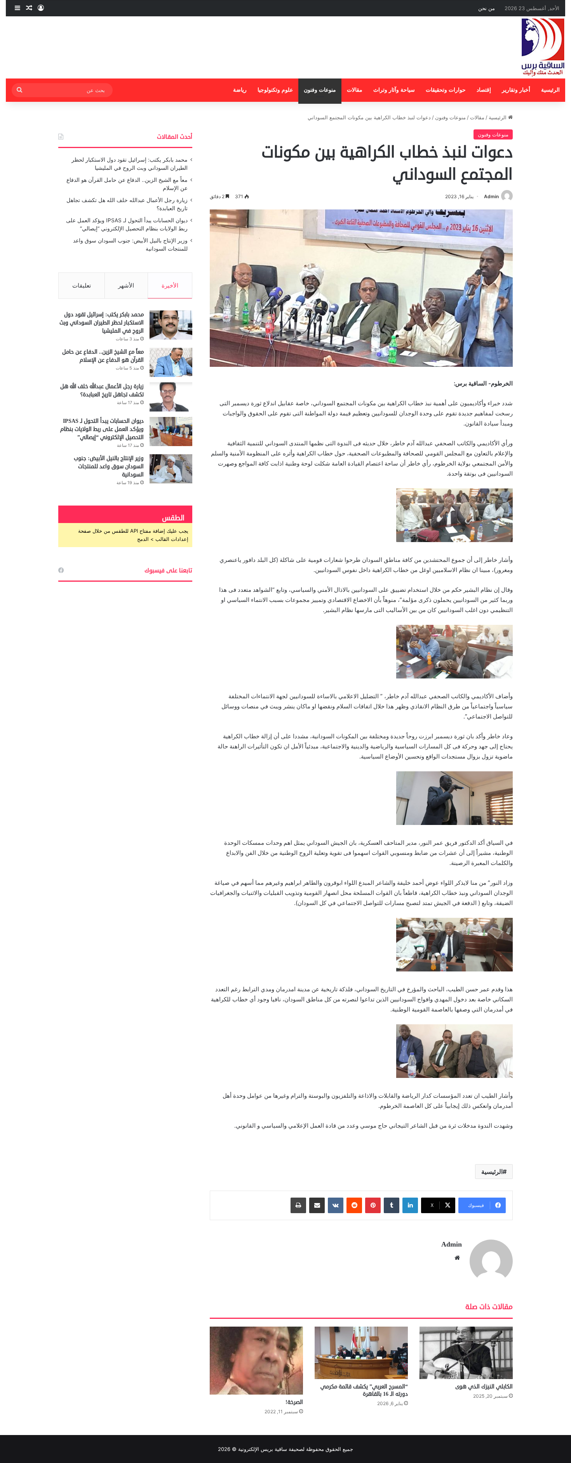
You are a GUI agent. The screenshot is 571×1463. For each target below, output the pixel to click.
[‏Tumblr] (391, 1205)
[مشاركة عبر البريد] (317, 1205)
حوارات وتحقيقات (446, 90)
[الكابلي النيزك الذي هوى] (466, 1353)
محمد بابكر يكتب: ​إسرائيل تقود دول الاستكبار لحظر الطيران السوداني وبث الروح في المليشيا (101, 323)
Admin (491, 196)
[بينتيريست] (373, 1205)
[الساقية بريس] (543, 47)
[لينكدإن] (410, 1205)
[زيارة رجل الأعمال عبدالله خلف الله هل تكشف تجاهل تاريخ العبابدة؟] (171, 397)
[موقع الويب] (457, 1257)
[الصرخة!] (256, 1361)
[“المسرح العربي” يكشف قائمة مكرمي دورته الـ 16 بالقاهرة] (361, 1353)
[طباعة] (298, 1205)
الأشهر (126, 285)
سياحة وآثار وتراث (394, 90)
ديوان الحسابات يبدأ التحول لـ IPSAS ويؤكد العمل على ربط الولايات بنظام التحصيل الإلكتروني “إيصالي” (102, 429)
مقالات (354, 90)
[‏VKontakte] (335, 1205)
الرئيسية (550, 90)
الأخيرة (170, 285)
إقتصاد (484, 90)
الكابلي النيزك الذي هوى (484, 1386)
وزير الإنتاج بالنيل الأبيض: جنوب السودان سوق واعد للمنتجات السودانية (109, 466)
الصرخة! (294, 1402)
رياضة (240, 90)
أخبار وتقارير (516, 90)
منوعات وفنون (320, 90)
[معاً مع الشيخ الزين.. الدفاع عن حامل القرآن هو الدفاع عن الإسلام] (171, 362)
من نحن (486, 8)
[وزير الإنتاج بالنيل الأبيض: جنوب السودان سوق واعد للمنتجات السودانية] (171, 468)
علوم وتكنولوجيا (275, 90)
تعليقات (81, 285)
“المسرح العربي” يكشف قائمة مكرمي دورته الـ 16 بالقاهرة (364, 1390)
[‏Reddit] (354, 1205)
